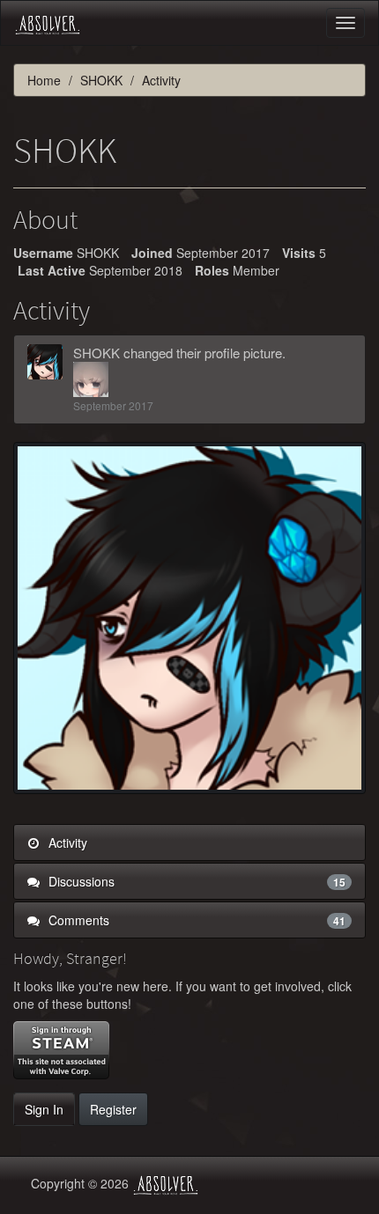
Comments (195, 920)
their (188, 352)
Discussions (195, 881)
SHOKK (96, 352)
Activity (66, 842)
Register (113, 1109)
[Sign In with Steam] (61, 1050)
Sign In (44, 1109)
